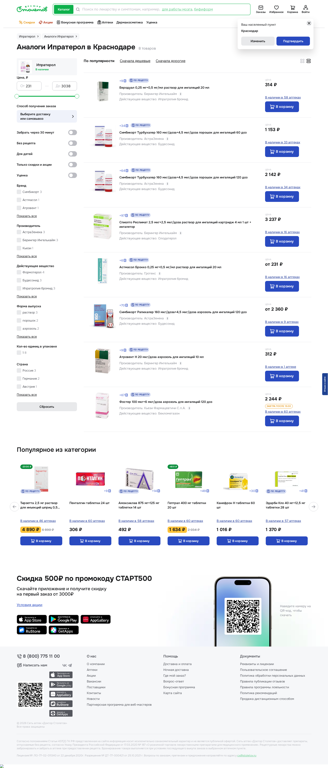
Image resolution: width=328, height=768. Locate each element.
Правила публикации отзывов (262, 681)
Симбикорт (32, 192)
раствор (30, 312)
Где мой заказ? (174, 676)
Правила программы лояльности (264, 687)
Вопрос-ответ (173, 681)
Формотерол (33, 272)
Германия (31, 379)
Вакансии (94, 681)
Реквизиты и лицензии (257, 664)
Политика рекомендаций (258, 693)
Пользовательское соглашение (263, 670)
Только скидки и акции (34, 165)
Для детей (24, 154)
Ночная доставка (176, 670)
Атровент (31, 208)
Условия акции (29, 605)
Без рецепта (26, 143)
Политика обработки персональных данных (272, 676)
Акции (48, 22)
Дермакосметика (129, 22)
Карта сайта (172, 693)
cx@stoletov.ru (246, 755)
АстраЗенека (34, 232)
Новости (93, 699)
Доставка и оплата (177, 664)
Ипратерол (46, 65)
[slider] (17, 96)
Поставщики (96, 687)
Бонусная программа (77, 22)
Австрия (30, 387)
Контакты (94, 693)
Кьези (28, 248)
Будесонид (32, 280)
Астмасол (31, 200)
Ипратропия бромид (39, 288)
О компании (96, 664)
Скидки (29, 22)
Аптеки (107, 22)
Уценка (151, 22)
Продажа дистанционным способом (267, 699)
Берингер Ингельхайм (40, 240)
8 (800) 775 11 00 (41, 656)
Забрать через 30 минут (35, 132)
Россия (29, 370)
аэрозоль (31, 328)
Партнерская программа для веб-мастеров (119, 705)
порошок (30, 320)
